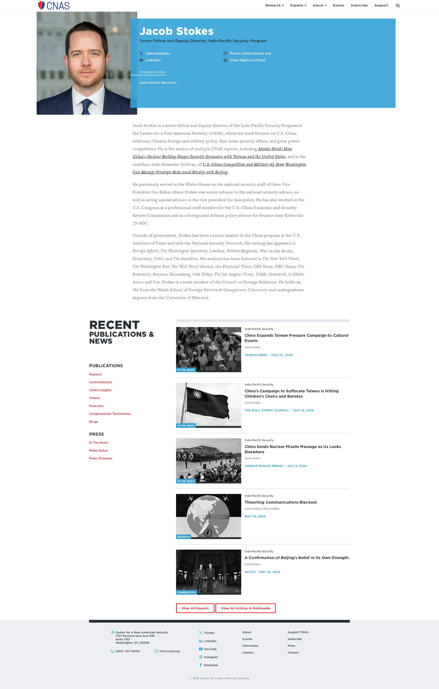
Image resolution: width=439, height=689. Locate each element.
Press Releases (100, 458)
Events (247, 639)
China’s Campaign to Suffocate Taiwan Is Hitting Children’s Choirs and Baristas (292, 394)
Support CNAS (298, 632)
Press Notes (98, 450)
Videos (94, 398)
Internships (250, 645)
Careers (247, 652)
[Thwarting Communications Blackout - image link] (208, 515)
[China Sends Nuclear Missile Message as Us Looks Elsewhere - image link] (208, 460)
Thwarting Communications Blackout (281, 502)
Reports (95, 374)
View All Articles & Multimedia (248, 609)
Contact (293, 652)
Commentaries (100, 382)
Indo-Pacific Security (158, 82)
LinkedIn (153, 60)
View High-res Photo (247, 60)
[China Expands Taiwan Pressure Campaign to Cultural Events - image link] (208, 349)
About (246, 632)
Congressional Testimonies (110, 413)
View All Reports (198, 609)
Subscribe (295, 639)
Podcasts (96, 406)
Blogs (93, 421)
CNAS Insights (100, 390)
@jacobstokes (158, 53)
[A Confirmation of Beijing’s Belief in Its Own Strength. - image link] (208, 571)
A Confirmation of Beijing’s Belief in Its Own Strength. (297, 558)
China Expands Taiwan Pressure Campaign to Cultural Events (296, 338)
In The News (98, 442)
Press (291, 645)
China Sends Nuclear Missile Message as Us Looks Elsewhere (293, 449)
